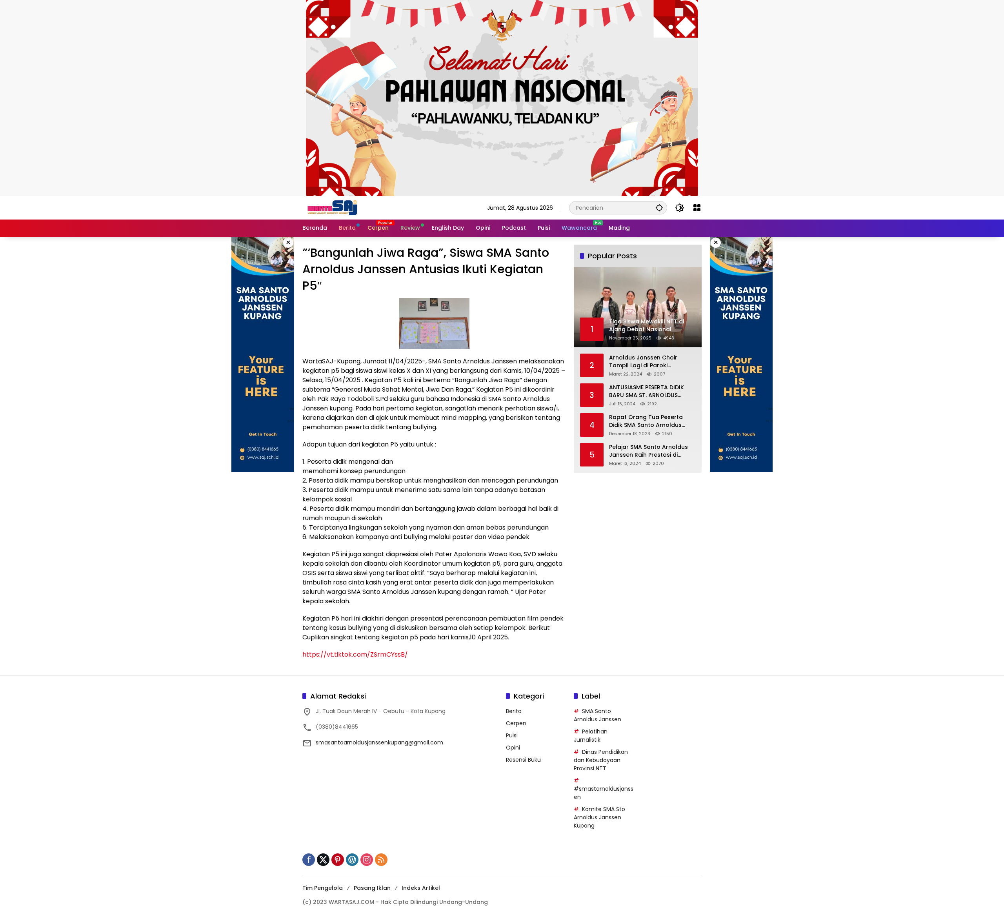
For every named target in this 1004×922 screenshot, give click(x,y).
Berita (514, 711)
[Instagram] (366, 859)
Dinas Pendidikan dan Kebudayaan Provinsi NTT (601, 760)
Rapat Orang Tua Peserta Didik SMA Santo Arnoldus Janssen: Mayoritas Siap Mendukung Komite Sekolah (648, 421)
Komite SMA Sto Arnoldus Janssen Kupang (599, 817)
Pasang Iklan (372, 888)
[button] (659, 207)
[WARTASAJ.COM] (330, 207)
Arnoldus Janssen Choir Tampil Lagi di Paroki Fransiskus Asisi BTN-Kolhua (649, 361)
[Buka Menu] (697, 207)
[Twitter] (323, 859)
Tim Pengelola (322, 888)
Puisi (512, 735)
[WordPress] (352, 859)
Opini (513, 747)
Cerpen (516, 723)
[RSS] (381, 859)
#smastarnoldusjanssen (603, 793)
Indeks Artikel (421, 888)
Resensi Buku (523, 760)
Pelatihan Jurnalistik (590, 736)
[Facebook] (308, 859)
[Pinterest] (337, 859)
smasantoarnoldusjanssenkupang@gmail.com (379, 742)
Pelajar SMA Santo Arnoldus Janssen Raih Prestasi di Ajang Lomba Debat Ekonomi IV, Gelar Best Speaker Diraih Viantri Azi (650, 451)
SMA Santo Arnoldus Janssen (597, 715)
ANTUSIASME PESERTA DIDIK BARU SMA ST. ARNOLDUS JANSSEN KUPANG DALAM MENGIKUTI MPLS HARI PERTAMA (646, 391)
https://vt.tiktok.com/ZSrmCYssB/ (355, 654)
